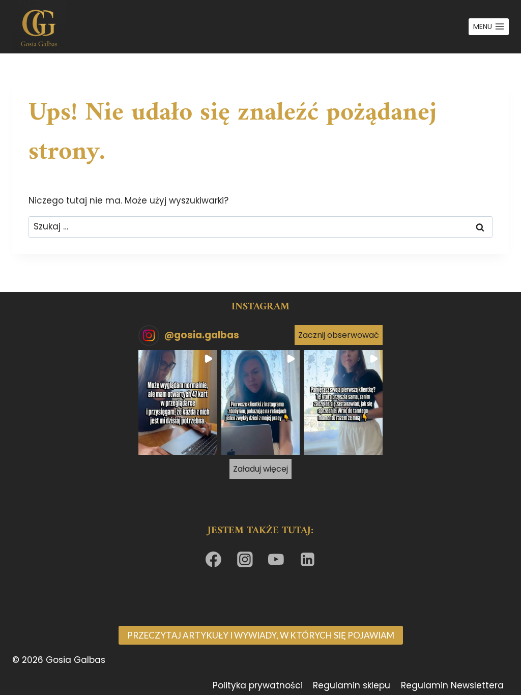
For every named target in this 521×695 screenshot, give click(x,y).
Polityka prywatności (258, 685)
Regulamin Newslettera (452, 685)
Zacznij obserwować (338, 335)
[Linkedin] (308, 559)
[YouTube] (276, 559)
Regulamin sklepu (351, 685)
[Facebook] (213, 559)
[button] (177, 402)
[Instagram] (244, 559)
